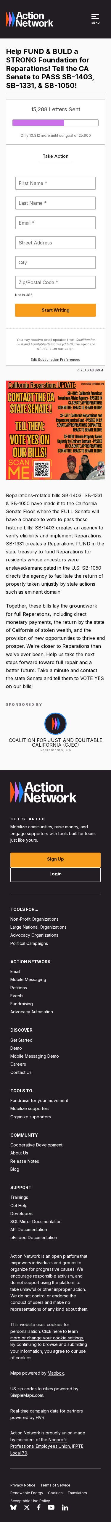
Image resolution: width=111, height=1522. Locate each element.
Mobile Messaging (28, 979)
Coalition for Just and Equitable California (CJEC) (55, 742)
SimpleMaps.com (26, 1395)
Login (55, 873)
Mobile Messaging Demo (34, 1056)
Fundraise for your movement (39, 1100)
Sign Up (55, 858)
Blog (14, 1168)
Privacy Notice (23, 1485)
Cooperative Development (36, 1144)
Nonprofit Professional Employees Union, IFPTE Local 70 (46, 1446)
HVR (40, 1417)
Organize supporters (30, 1116)
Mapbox (56, 1373)
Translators (77, 1493)
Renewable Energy (26, 1493)
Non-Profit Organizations (34, 918)
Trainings (19, 1197)
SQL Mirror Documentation (36, 1221)
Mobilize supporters (29, 1108)
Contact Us (21, 1072)
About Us (19, 1152)
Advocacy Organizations (34, 935)
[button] (96, 22)
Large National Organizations (38, 927)
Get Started (21, 1039)
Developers (21, 1213)
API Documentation (28, 1229)
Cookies (55, 1493)
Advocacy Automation (31, 1011)
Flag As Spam (92, 370)
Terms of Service (55, 1485)
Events (16, 995)
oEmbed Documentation (33, 1237)
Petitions (18, 987)
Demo (16, 1048)
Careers (18, 1064)
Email (15, 971)
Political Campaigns (29, 943)
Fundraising (21, 1003)
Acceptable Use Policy (30, 1501)
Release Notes (24, 1160)
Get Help (19, 1205)
